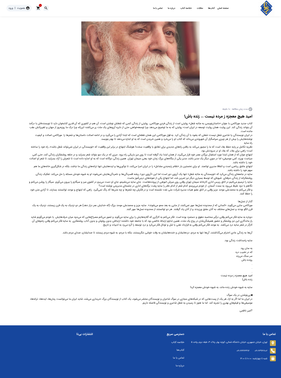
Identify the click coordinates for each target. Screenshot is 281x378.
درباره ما (171, 8)
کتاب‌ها (211, 8)
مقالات (200, 8)
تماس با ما (158, 8)
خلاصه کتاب (186, 8)
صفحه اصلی (223, 8)
